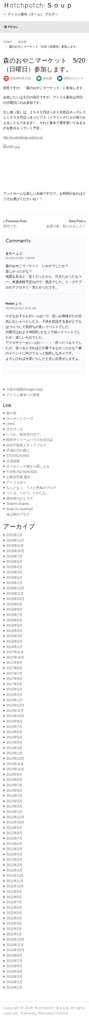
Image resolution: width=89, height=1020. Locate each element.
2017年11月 (15, 652)
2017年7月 (14, 673)
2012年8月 (14, 833)
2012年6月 (14, 844)
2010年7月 (14, 961)
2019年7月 (14, 556)
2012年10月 (15, 822)
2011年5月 (14, 913)
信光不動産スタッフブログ (26, 445)
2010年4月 (14, 971)
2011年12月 (15, 875)
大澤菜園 (13, 461)
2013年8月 (14, 779)
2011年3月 (14, 923)
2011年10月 (15, 886)
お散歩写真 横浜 (18, 477)
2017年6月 (14, 678)
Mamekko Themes (53, 1013)
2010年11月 (15, 945)
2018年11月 (15, 593)
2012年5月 (14, 849)
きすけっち (14, 429)
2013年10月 (15, 769)
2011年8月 (14, 897)
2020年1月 (14, 535)
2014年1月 (14, 753)
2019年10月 (15, 551)
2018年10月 (15, 599)
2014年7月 (14, 726)
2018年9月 (14, 604)
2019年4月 (14, 567)
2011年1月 (14, 934)
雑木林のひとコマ (19, 498)
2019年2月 (14, 577)
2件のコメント (74, 78)
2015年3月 (14, 694)
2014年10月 (15, 716)
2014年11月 (15, 710)
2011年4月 (14, 918)
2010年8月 (14, 955)
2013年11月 (15, 764)
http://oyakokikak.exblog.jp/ (23, 137)
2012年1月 (14, 870)
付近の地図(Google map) (24, 389)
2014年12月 (15, 705)
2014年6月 (14, 732)
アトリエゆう (16, 482)
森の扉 (11, 413)
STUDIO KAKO (17, 455)
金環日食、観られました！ (66, 226)
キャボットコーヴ (19, 418)
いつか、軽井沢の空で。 (24, 434)
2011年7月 (14, 902)
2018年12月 (15, 588)
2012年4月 (14, 854)
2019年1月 (14, 583)
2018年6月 (14, 620)
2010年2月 (14, 982)
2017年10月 (15, 657)
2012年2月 (14, 865)
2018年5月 (14, 625)
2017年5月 (14, 684)
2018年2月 (14, 641)
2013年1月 (14, 812)
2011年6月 (14, 907)
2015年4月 (14, 689)
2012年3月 (14, 859)
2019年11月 (15, 545)
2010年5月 (14, 966)
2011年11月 (14, 881)
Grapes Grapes (17, 503)
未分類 (47, 78)
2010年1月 (14, 987)
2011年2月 (14, 929)
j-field (10, 423)
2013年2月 (14, 806)
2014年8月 (14, 721)
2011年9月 (14, 891)
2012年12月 (15, 817)
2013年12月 (15, 758)
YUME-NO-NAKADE (21, 472)
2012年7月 (14, 838)
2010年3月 (14, 976)
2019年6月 (14, 561)
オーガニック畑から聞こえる (27, 466)
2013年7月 (14, 785)
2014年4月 (14, 742)
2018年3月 (14, 636)
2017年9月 (14, 662)
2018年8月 (14, 609)
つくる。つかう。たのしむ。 (27, 493)
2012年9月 (14, 828)
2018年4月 (14, 631)
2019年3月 (14, 572)
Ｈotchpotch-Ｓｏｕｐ (38, 5)
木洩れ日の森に (18, 450)
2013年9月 (14, 774)
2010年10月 (15, 950)
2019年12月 (15, 540)
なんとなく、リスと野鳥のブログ (31, 488)
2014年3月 (14, 748)
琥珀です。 (11, 226)
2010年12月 (15, 939)
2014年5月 (14, 737)
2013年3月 (14, 801)
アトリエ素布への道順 (23, 395)
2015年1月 (14, 700)
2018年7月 (14, 615)
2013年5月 (14, 790)
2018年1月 (14, 647)
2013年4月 (14, 795)
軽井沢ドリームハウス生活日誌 (29, 439)
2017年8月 (14, 668)
